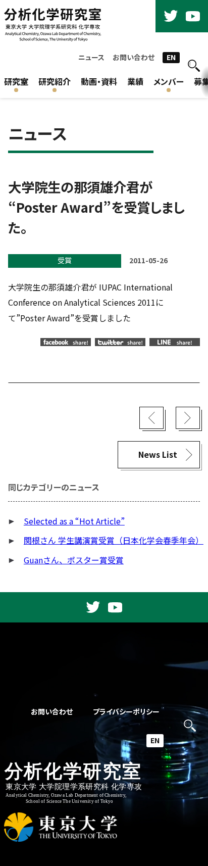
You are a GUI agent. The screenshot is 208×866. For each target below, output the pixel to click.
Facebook (65, 342)
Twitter (120, 342)
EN (171, 57)
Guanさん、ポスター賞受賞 (74, 560)
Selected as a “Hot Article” (74, 521)
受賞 (65, 260)
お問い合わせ (133, 57)
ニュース (91, 57)
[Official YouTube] (193, 16)
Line (174, 342)
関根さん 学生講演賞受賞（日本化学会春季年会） (113, 540)
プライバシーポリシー (126, 711)
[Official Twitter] (171, 16)
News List (157, 454)
